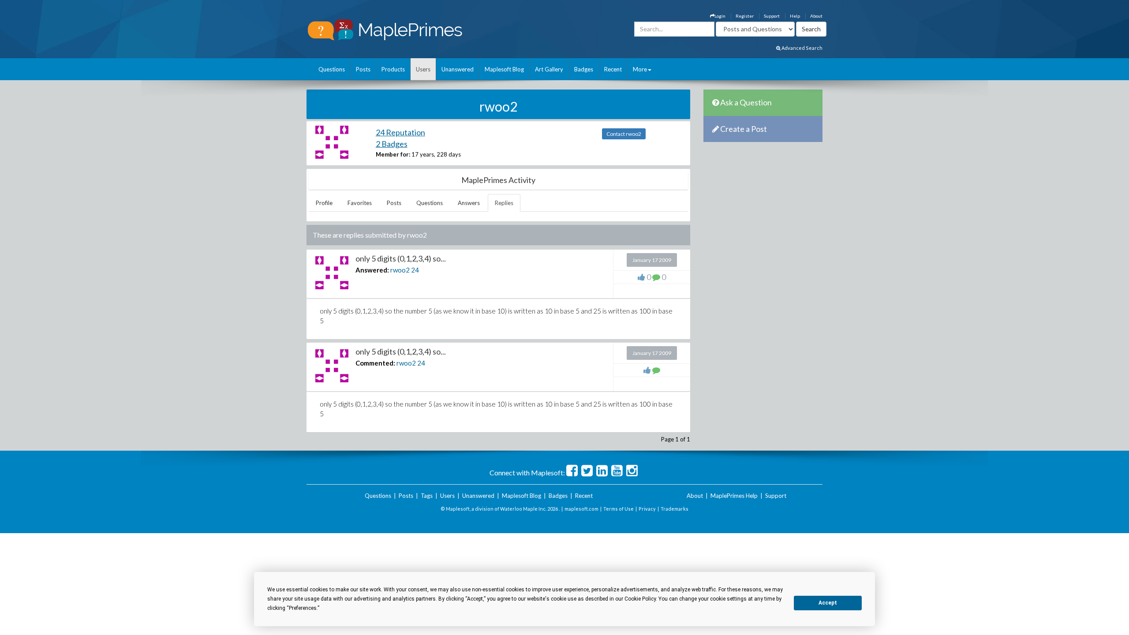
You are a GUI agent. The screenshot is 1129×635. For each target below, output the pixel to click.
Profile (324, 202)
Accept (828, 603)
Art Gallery (549, 69)
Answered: (372, 270)
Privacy (647, 509)
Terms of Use (618, 509)
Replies (504, 202)
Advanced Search (801, 48)
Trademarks (674, 509)
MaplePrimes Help (734, 495)
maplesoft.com (581, 509)
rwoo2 (400, 270)
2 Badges (391, 144)
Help (795, 16)
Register (745, 16)
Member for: (393, 154)
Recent (613, 69)
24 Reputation (400, 132)
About (816, 16)
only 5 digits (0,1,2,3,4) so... (400, 258)
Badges (583, 69)
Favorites (360, 202)
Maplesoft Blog (504, 69)
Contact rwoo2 (623, 134)
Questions (331, 69)
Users (423, 69)
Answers (469, 202)
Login (719, 16)
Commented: (375, 363)
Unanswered (457, 69)
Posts (363, 69)
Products (393, 69)
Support (772, 16)
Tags (427, 495)
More (640, 69)
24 (415, 270)
